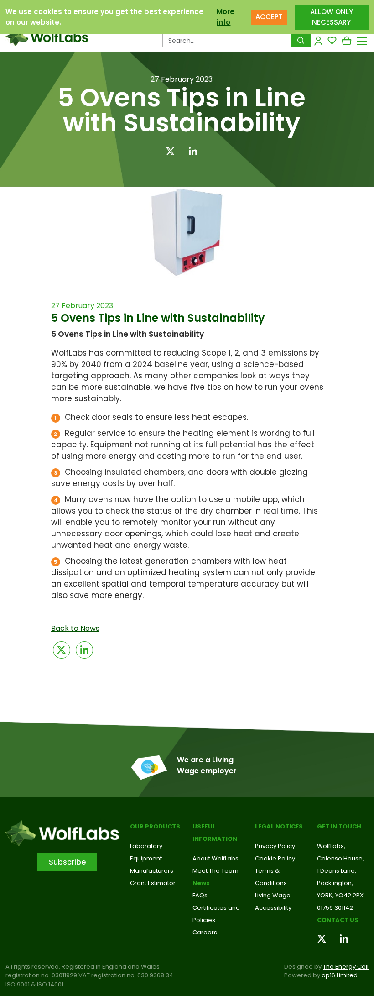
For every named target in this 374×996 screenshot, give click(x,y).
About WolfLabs (215, 858)
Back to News (75, 628)
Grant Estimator (153, 883)
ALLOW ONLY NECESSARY (331, 17)
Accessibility (273, 907)
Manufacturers (151, 870)
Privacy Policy (275, 846)
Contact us (337, 920)
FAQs (200, 895)
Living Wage (273, 895)
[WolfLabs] (46, 36)
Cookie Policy (275, 858)
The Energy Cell (346, 966)
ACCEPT (269, 16)
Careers (204, 932)
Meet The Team (215, 870)
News (201, 883)
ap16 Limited (340, 975)
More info (225, 17)
